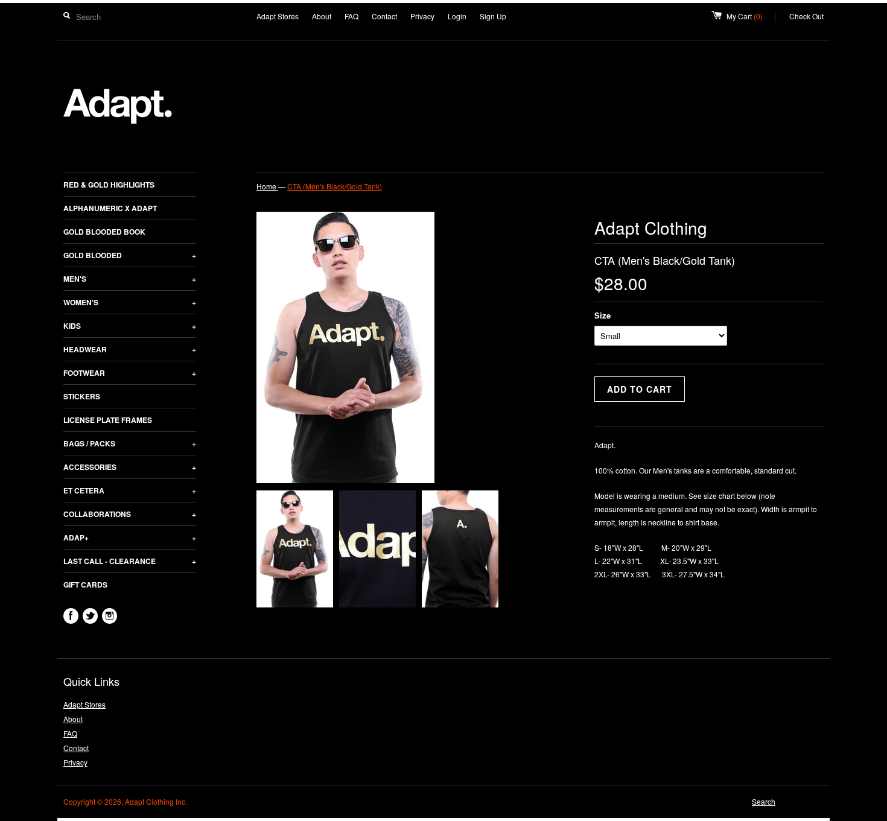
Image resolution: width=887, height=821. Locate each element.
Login (457, 16)
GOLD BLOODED (129, 255)
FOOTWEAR (129, 372)
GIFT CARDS (85, 584)
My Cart (750, 16)
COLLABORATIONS (129, 514)
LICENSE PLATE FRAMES (107, 419)
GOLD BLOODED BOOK (104, 231)
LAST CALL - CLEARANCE (129, 561)
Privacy (422, 16)
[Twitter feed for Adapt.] (90, 616)
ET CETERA (129, 490)
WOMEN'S (129, 302)
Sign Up (493, 16)
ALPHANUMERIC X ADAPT (110, 208)
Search (763, 801)
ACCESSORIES (129, 466)
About (321, 16)
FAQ (351, 16)
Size (602, 315)
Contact (384, 16)
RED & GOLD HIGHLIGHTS (108, 184)
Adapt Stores (277, 16)
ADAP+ (129, 537)
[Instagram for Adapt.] (109, 616)
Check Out (806, 16)
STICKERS (81, 396)
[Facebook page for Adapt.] (70, 616)
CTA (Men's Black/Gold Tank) (334, 186)
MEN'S (129, 278)
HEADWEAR (129, 349)
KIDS (129, 325)
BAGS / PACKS (129, 443)
